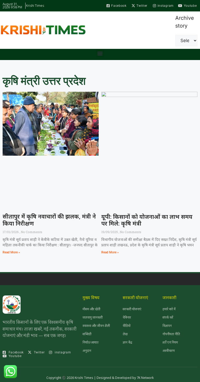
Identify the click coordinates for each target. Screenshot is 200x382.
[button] (100, 53)
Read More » (11, 252)
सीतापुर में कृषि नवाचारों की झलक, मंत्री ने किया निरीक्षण (49, 219)
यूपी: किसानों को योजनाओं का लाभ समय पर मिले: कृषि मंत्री (146, 220)
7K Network (145, 378)
